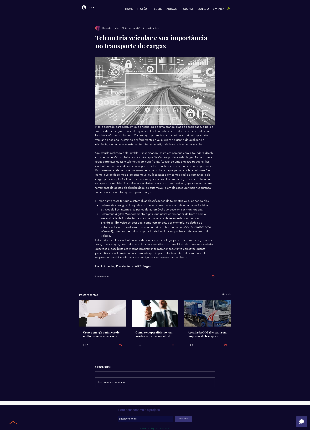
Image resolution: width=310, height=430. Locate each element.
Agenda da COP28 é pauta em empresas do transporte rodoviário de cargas (207, 334)
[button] (228, 8)
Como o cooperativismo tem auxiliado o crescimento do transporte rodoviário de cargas (153, 334)
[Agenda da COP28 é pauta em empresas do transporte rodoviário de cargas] (207, 313)
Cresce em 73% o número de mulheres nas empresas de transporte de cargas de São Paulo (101, 334)
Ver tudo (226, 294)
